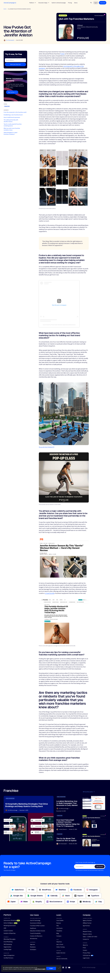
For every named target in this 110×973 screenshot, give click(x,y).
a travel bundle (49, 593)
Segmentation (7, 947)
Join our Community (61, 958)
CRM (5, 928)
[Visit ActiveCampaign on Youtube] (69, 967)
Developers (33, 949)
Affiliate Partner (87, 923)
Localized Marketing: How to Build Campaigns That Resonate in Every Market (67, 803)
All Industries (33, 938)
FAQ (57, 925)
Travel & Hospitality (35, 933)
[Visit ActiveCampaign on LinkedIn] (63, 967)
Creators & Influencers (36, 936)
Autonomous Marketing (10, 920)
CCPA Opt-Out (86, 955)
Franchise (7, 106)
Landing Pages (7, 949)
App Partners (86, 925)
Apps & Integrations (9, 955)
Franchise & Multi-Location (37, 925)
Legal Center (86, 958)
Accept (51, 968)
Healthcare (33, 928)
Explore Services (60, 953)
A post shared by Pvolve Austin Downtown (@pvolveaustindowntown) (59, 324)
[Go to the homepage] (10, 2)
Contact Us (86, 939)
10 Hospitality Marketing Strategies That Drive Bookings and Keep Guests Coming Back (26, 805)
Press (84, 947)
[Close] (58, 968)
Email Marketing (10, 798)
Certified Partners (8, 958)
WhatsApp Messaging (9, 939)
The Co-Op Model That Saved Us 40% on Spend (66, 839)
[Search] (91, 2)
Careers (85, 950)
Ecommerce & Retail (35, 923)
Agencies (32, 944)
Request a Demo (87, 934)
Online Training (60, 947)
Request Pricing (87, 931)
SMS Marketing (8, 944)
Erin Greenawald (10, 40)
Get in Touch (59, 944)
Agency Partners (87, 920)
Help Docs (59, 942)
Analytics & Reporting (9, 933)
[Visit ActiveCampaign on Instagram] (66, 967)
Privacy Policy (86, 953)
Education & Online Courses (37, 931)
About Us (85, 945)
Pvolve (62, 54)
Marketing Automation (10, 925)
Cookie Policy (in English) (39, 969)
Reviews (58, 923)
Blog (5, 8)
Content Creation (8, 931)
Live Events (59, 928)
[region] (31, 968)
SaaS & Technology (35, 920)
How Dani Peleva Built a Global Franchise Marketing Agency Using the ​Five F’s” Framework (68, 823)
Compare (58, 936)
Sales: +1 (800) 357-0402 (90, 936)
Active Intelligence (9, 923)
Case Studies (59, 920)
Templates (59, 931)
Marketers (33, 947)
